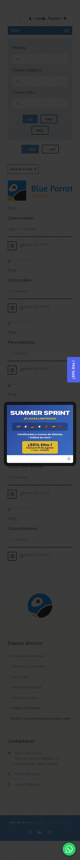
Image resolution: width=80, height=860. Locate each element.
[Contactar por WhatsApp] (69, 849)
